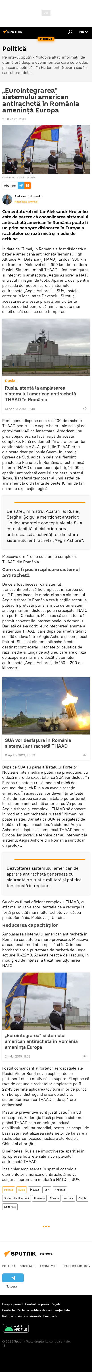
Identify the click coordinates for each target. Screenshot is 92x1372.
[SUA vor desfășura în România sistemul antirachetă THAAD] (46, 706)
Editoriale (10, 1206)
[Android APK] (16, 1329)
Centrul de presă (37, 1304)
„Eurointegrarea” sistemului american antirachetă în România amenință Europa (41, 1041)
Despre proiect (12, 1304)
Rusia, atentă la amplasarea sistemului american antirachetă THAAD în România (40, 393)
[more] (84, 408)
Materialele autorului (26, 201)
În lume (34, 1189)
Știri (46, 1189)
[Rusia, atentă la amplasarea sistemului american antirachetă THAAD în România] (46, 347)
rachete (68, 1198)
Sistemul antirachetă (16, 1198)
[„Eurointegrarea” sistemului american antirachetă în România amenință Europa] (46, 1001)
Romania (39, 1198)
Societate (28, 1266)
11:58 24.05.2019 (14, 119)
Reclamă (23, 1310)
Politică (8, 1189)
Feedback (50, 1316)
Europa (54, 1198)
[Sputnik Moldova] (13, 34)
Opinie (82, 1198)
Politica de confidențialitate (50, 1310)
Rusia (10, 381)
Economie (48, 1266)
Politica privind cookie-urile (22, 1316)
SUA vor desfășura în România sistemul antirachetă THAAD (38, 743)
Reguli (55, 1304)
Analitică (60, 1189)
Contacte (8, 1310)
